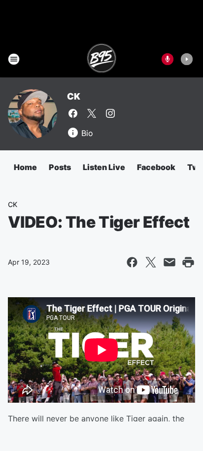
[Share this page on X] (151, 262)
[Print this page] (188, 262)
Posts (60, 167)
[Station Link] (101, 59)
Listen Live (104, 167)
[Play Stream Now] (187, 59)
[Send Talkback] (167, 59)
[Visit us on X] (92, 113)
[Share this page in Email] (169, 262)
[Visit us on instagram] (110, 113)
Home (25, 167)
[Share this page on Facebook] (132, 262)
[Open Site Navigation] (14, 59)
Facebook (156, 167)
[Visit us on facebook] (73, 113)
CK (73, 96)
